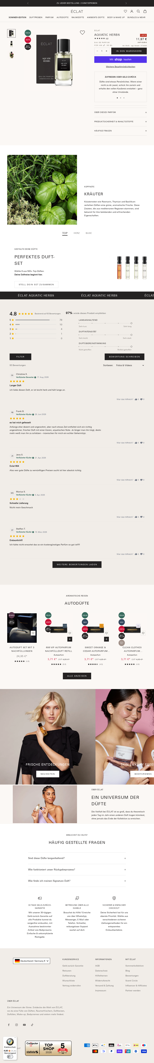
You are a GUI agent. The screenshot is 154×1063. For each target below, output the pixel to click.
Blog (127, 970)
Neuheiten (48, 774)
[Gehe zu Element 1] (11, 33)
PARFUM (49, 17)
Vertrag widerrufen (71, 985)
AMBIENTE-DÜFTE (95, 17)
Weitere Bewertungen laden (77, 564)
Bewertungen (132, 975)
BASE (89, 233)
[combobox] (31, 961)
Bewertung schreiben (124, 357)
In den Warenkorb (129, 51)
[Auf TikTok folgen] (32, 1024)
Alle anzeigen (77, 676)
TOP (65, 233)
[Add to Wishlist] (82, 32)
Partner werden (132, 990)
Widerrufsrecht (102, 980)
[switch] (10, 1056)
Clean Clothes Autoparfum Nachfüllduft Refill (132, 649)
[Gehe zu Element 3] (11, 55)
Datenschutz (101, 970)
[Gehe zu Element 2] (11, 44)
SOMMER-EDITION (17, 17)
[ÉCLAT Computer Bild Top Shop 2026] (48, 1048)
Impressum (100, 990)
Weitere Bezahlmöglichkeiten (120, 66)
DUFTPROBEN (35, 17)
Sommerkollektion (134, 966)
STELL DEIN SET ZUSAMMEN (36, 284)
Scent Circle (131, 980)
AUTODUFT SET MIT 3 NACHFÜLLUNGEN (22, 649)
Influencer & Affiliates (136, 985)
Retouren (66, 970)
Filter (20, 357)
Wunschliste (68, 980)
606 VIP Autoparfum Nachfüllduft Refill (58, 649)
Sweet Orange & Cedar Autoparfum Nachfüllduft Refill (95, 649)
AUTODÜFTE (62, 17)
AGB (97, 966)
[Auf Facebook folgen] (8, 1024)
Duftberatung (68, 975)
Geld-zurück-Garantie (72, 966)
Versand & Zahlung (104, 985)
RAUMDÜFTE (78, 17)
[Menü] (15, 1038)
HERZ (77, 233)
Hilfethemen (101, 975)
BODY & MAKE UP (116, 17)
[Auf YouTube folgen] (24, 1024)
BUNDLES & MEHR (136, 17)
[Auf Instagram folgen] (16, 1024)
